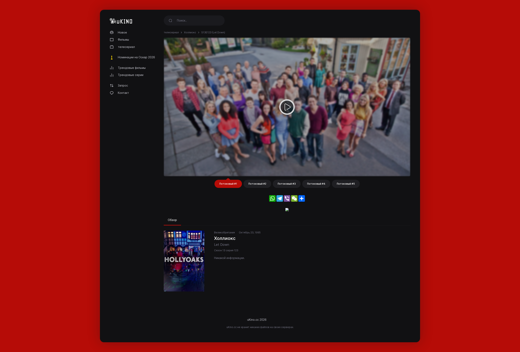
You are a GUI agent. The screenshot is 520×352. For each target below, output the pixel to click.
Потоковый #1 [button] (228, 183)
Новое (122, 32)
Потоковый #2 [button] (257, 183)
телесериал (126, 47)
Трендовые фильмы (132, 67)
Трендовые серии (130, 75)
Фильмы (123, 39)
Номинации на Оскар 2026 (136, 57)
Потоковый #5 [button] (346, 183)
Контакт (123, 92)
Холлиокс (190, 32)
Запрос (123, 85)
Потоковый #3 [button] (287, 183)
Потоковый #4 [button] (316, 183)
